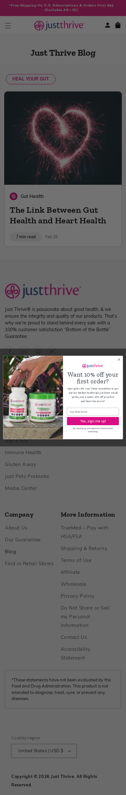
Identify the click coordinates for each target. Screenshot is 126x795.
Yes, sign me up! (93, 421)
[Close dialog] (119, 359)
